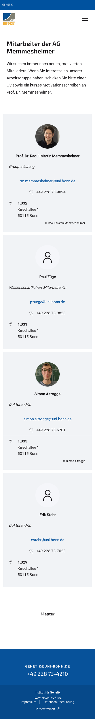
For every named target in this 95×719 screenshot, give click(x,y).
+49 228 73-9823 (51, 313)
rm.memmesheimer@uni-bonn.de (47, 181)
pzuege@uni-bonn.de (47, 302)
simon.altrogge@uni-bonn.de (47, 419)
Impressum (28, 702)
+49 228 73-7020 (51, 551)
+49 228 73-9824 (51, 192)
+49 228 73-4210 (47, 673)
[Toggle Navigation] (85, 19)
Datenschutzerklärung (59, 702)
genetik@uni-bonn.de (47, 666)
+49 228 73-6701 (51, 430)
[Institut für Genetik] (9, 19)
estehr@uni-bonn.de (47, 540)
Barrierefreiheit (45, 709)
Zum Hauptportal (48, 697)
